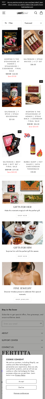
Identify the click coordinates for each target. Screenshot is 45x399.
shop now (22, 215)
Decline (21, 387)
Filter (10, 23)
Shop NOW (22, 256)
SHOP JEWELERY (22, 299)
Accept (21, 381)
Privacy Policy (20, 375)
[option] (22, 4)
